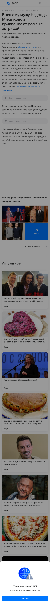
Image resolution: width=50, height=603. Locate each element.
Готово (25, 598)
